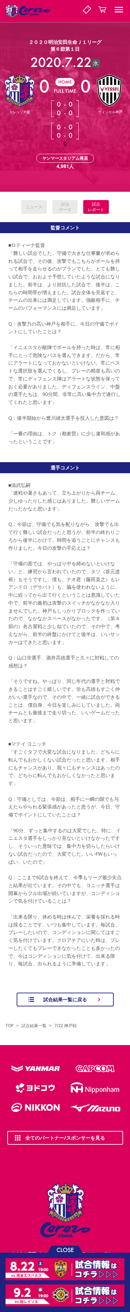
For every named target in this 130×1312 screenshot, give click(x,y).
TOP (10, 1025)
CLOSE (65, 1249)
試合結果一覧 (33, 1025)
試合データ (65, 206)
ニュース (34, 207)
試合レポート (96, 206)
